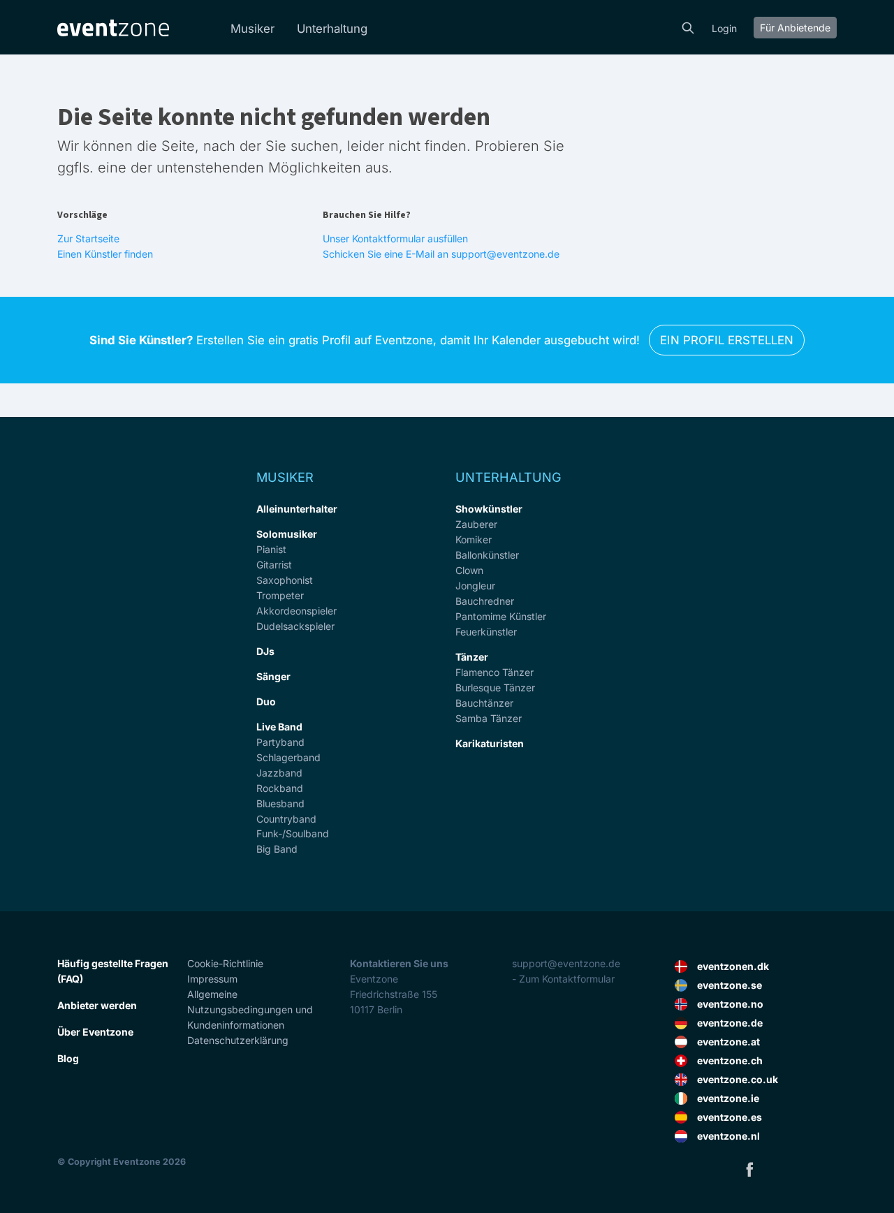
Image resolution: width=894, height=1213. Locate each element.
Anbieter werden (97, 1005)
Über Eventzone (95, 1032)
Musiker (252, 29)
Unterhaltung (332, 29)
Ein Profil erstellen (726, 340)
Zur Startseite (88, 238)
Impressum (212, 979)
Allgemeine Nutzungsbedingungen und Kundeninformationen (250, 1009)
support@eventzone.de (566, 963)
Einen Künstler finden (105, 254)
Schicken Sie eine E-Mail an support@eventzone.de (441, 254)
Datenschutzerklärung (237, 1040)
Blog (68, 1058)
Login (724, 28)
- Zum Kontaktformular (563, 979)
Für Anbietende (795, 28)
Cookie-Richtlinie (225, 963)
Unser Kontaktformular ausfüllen (395, 238)
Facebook (749, 1169)
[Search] (688, 27)
